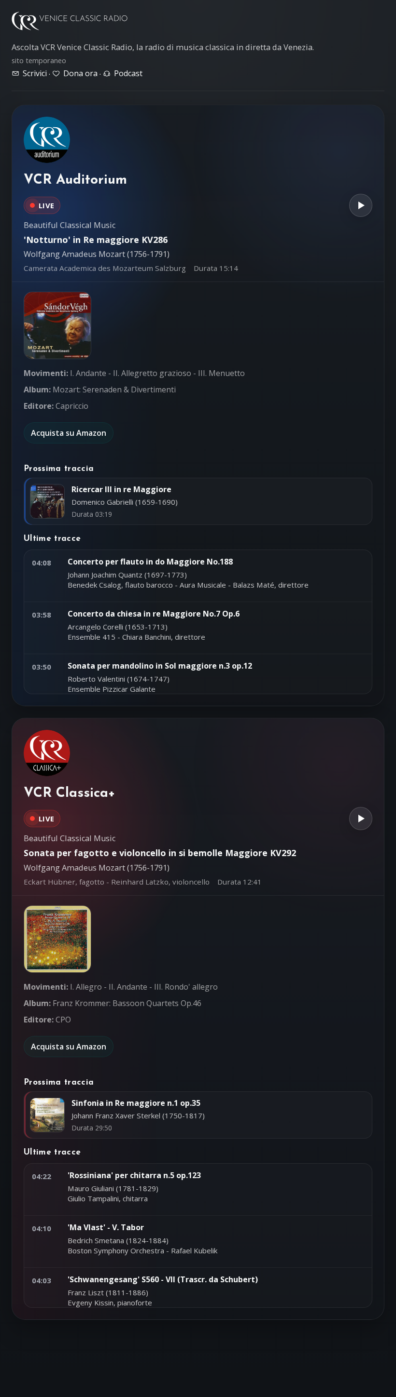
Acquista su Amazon (68, 433)
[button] (57, 325)
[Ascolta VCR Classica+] (360, 818)
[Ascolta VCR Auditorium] (360, 205)
